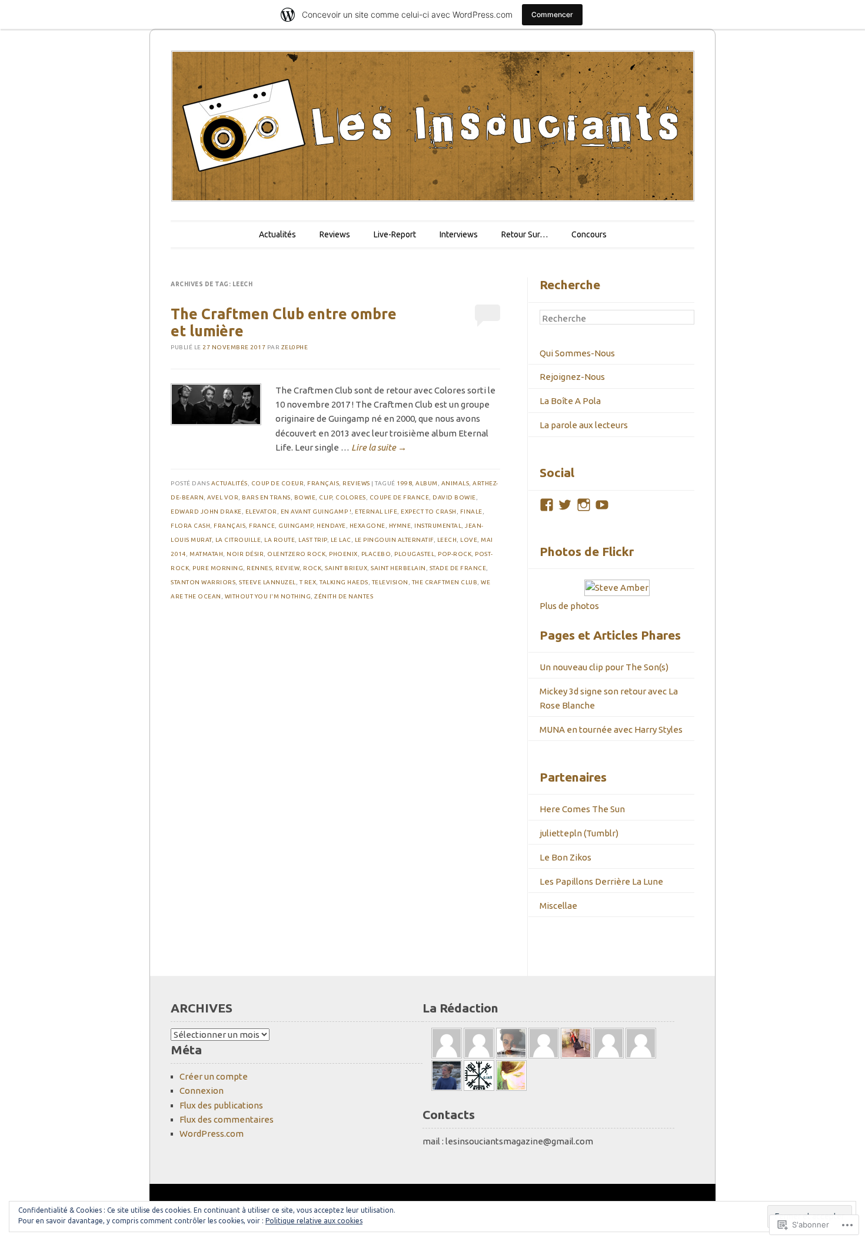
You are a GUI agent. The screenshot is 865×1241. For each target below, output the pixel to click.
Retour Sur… (524, 234)
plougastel (414, 554)
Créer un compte (213, 1076)
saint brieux (346, 568)
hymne (400, 525)
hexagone (367, 525)
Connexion (201, 1091)
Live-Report (395, 234)
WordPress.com (211, 1134)
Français (323, 483)
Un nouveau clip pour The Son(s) (604, 667)
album (426, 483)
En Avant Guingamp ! (316, 511)
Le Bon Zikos (565, 857)
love (468, 540)
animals (455, 483)
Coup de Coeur (277, 483)
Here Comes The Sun (582, 809)
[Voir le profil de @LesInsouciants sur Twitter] (565, 505)
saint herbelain (398, 568)
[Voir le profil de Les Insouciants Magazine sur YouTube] (602, 505)
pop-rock (454, 554)
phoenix (343, 554)
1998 (404, 483)
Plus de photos (569, 606)
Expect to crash (429, 511)
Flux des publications (221, 1105)
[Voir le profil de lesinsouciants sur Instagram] (584, 505)
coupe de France (400, 497)
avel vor (222, 497)
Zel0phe (294, 347)
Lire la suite (379, 447)
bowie (305, 497)
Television (390, 582)
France (262, 525)
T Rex (308, 582)
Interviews (459, 234)
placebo (376, 554)
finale (471, 511)
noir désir (245, 554)
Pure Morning (217, 568)
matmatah (206, 554)
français (229, 525)
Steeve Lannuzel (267, 582)
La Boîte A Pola (570, 401)
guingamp (295, 525)
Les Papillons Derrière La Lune (601, 881)
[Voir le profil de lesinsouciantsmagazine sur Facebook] (547, 505)
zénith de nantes (343, 596)
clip (325, 497)
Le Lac (341, 540)
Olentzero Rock (296, 554)
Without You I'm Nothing (268, 596)
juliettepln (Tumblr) (579, 833)
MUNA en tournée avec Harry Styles (611, 729)
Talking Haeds (344, 582)
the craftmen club (445, 582)
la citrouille (238, 540)
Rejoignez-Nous (572, 377)
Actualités (277, 234)
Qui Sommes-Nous (577, 353)
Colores (350, 497)
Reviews (335, 234)
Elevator (261, 511)
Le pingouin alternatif (394, 540)
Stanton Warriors (203, 582)
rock (312, 568)
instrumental (437, 525)
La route (279, 540)
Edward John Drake (206, 511)
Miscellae (558, 906)
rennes (259, 568)
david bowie (454, 497)
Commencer (552, 14)
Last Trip (312, 540)
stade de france (458, 568)
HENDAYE (331, 525)
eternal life (376, 511)
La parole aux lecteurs (584, 425)
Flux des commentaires (226, 1119)
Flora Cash (190, 525)
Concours (589, 234)
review (287, 568)
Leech (447, 540)
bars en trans (266, 497)
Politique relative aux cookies (313, 1221)
